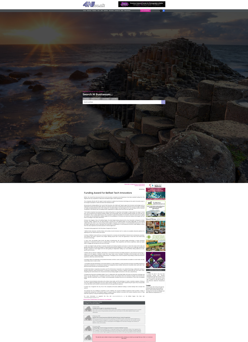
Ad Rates (106, 10)
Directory (89, 10)
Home (84, 10)
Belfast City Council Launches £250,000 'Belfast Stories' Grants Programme (111, 317)
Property (94, 10)
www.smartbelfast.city (117, 296)
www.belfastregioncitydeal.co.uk (91, 297)
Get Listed (111, 10)
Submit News (94, 299)
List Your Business (145, 10)
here (87, 303)
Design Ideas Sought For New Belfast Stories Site (105, 308)
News (122, 10)
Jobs (102, 10)
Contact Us (117, 10)
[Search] (163, 102)
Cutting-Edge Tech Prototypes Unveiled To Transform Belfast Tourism (110, 327)
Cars (98, 10)
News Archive (127, 10)
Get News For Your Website (104, 299)
